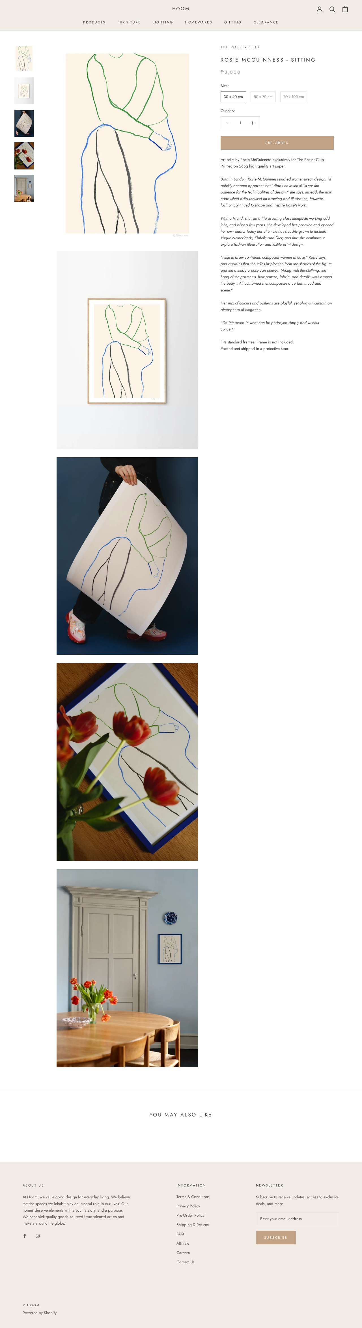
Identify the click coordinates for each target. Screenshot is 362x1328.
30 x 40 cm (233, 96)
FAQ (180, 1234)
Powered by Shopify (40, 1313)
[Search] (332, 9)
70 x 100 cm (293, 96)
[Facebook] (25, 1235)
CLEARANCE (266, 22)
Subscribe (276, 1237)
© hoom (31, 1305)
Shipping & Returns (192, 1224)
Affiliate (182, 1243)
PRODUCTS (94, 22)
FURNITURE (129, 22)
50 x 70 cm (263, 96)
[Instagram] (38, 1235)
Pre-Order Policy (190, 1215)
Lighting (163, 22)
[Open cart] (345, 9)
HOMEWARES (198, 22)
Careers (183, 1252)
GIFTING (233, 22)
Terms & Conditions (193, 1196)
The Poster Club (240, 47)
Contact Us (185, 1262)
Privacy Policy (188, 1206)
